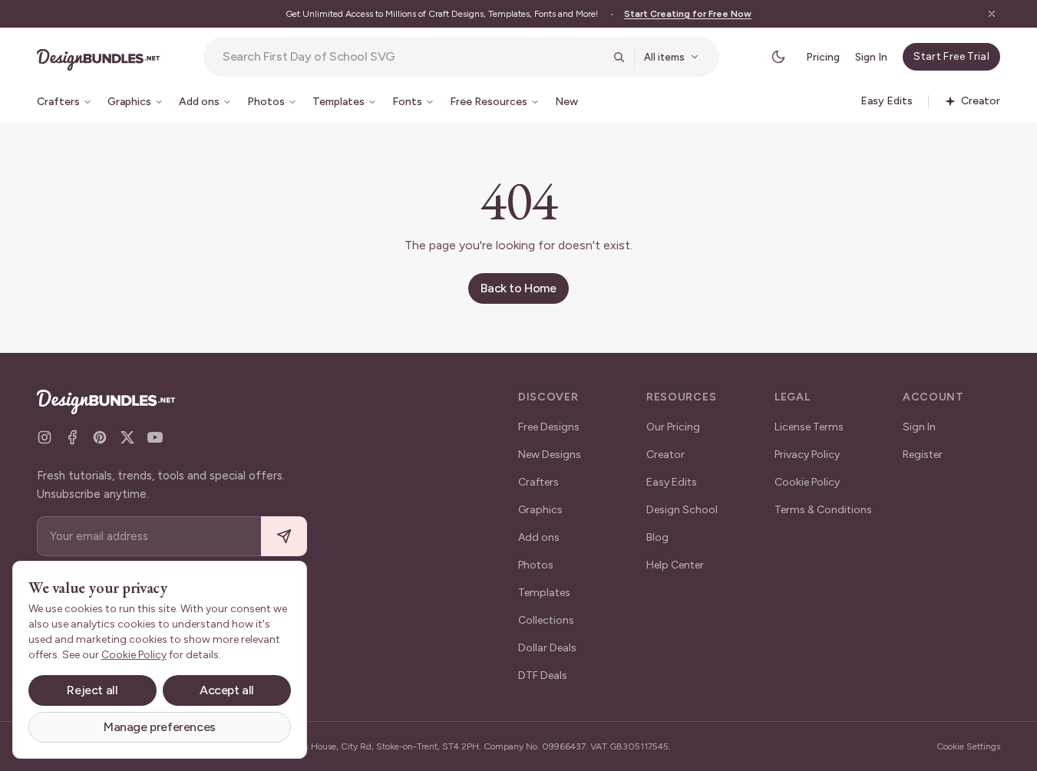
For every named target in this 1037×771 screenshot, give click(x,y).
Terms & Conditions (823, 509)
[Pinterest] (99, 437)
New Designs (549, 454)
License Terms (809, 426)
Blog (657, 537)
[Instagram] (44, 437)
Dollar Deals (547, 647)
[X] (127, 437)
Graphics (540, 509)
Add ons (539, 537)
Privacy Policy (807, 454)
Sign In (871, 57)
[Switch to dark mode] (778, 56)
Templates (544, 592)
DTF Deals (542, 675)
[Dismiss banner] (991, 14)
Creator (665, 454)
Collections (546, 620)
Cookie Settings (968, 746)
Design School (682, 509)
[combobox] (413, 57)
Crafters (538, 482)
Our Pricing (673, 426)
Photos (535, 565)
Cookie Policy (807, 482)
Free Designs (549, 426)
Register (923, 454)
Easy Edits (671, 482)
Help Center (675, 565)
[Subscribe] (284, 536)
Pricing (823, 57)
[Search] (618, 57)
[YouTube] (155, 437)
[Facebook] (72, 437)
